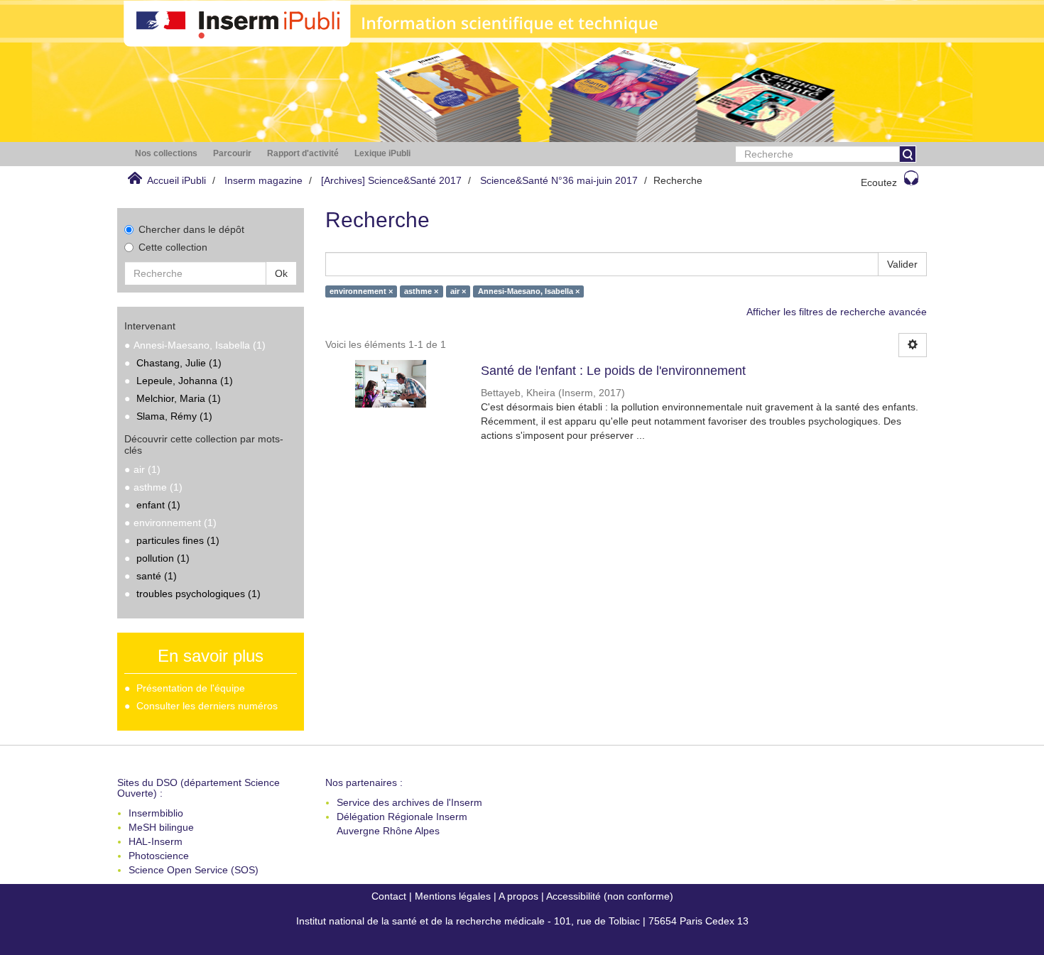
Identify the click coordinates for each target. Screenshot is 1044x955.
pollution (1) (163, 558)
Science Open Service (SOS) (194, 869)
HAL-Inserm (156, 841)
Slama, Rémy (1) (174, 416)
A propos (518, 896)
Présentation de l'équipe (190, 688)
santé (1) (156, 576)
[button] (166, 153)
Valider (902, 264)
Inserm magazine (263, 180)
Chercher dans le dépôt (191, 229)
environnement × (361, 291)
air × (458, 291)
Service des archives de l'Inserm (409, 802)
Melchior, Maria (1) (178, 398)
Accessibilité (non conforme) (609, 896)
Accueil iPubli (176, 180)
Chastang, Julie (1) (179, 363)
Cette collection (172, 247)
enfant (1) (158, 505)
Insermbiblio (156, 813)
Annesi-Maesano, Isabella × (529, 291)
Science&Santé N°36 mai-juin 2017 (559, 180)
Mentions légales (453, 896)
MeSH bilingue (161, 827)
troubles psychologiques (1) (198, 593)
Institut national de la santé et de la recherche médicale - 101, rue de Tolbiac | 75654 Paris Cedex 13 (522, 921)
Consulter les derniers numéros (207, 705)
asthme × (421, 291)
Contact (388, 896)
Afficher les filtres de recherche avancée (836, 311)
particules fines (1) (177, 540)
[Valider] (907, 154)
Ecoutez (879, 182)
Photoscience (159, 855)
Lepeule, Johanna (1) (184, 380)
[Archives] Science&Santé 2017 (391, 180)
